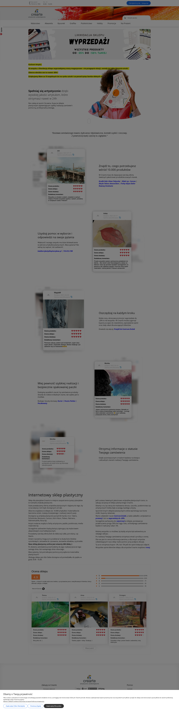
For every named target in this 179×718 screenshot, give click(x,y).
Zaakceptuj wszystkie (53, 706)
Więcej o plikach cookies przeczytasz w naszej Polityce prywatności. (23, 701)
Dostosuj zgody (35, 706)
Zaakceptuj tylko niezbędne (15, 706)
